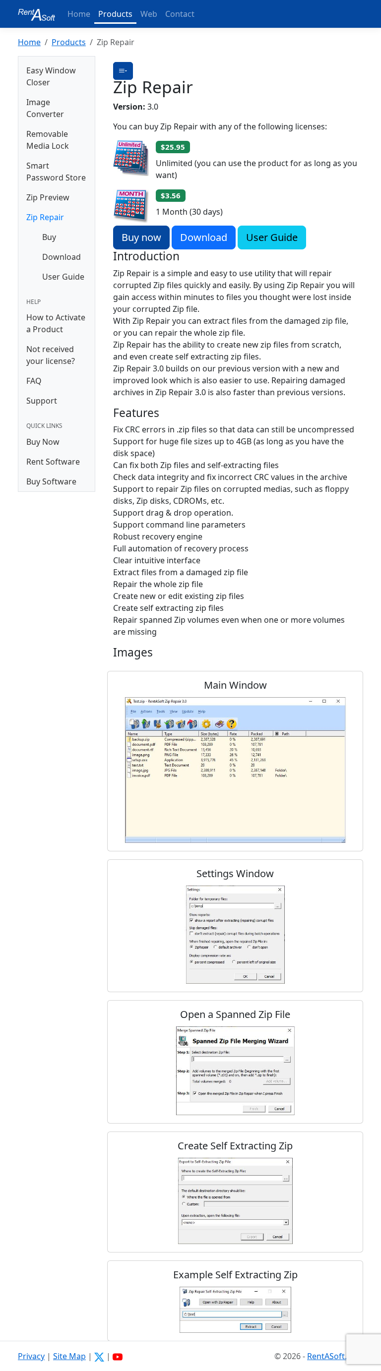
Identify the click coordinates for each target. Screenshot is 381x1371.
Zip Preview (47, 197)
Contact (179, 13)
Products (115, 13)
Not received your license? (50, 355)
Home (78, 13)
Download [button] (203, 237)
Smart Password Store (56, 171)
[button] (123, 71)
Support (41, 400)
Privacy (31, 1356)
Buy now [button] (141, 237)
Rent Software (53, 461)
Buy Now (43, 441)
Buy (49, 237)
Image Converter (45, 108)
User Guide (63, 276)
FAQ (34, 380)
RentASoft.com (335, 1356)
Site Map (69, 1356)
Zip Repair (45, 217)
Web (148, 13)
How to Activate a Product (55, 323)
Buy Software (51, 481)
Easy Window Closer (51, 76)
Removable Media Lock (47, 139)
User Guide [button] (272, 237)
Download (61, 256)
